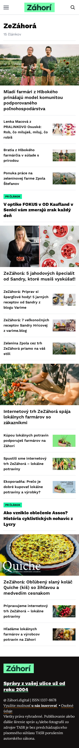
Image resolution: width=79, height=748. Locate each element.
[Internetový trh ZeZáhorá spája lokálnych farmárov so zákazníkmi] (39, 384)
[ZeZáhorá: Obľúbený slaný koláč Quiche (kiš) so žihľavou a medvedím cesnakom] (39, 555)
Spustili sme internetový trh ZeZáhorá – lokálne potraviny (25, 463)
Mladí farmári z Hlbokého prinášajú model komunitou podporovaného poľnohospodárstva (33, 100)
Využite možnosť (31, 705)
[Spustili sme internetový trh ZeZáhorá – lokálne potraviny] (64, 464)
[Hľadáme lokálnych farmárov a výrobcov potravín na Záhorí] (64, 634)
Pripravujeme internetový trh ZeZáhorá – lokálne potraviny (26, 611)
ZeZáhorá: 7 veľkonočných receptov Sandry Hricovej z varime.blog (26, 325)
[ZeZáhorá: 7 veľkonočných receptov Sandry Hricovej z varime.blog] (64, 325)
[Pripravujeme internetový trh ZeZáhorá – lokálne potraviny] (64, 611)
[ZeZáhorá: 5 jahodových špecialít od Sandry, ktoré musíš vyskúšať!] (39, 246)
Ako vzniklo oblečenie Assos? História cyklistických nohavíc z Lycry (38, 518)
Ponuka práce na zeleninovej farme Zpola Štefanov (24, 178)
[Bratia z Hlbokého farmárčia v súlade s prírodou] (64, 155)
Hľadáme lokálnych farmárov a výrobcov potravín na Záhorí (22, 634)
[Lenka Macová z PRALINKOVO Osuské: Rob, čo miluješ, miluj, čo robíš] (64, 129)
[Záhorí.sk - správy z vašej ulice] (39, 7)
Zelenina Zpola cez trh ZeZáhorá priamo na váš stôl (24, 348)
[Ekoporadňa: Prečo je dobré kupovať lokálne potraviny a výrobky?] (64, 487)
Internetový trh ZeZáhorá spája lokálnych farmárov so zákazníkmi (37, 417)
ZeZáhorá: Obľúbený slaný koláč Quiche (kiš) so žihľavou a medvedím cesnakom (38, 587)
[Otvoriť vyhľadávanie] (72, 7)
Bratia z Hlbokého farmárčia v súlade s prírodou (21, 155)
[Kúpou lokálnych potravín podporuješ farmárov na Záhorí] (64, 441)
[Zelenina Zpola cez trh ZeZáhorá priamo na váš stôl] (64, 349)
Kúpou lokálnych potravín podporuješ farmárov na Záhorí (26, 440)
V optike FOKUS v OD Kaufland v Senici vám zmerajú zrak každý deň (38, 210)
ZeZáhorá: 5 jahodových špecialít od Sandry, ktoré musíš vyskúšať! (39, 276)
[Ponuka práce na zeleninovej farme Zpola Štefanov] (64, 178)
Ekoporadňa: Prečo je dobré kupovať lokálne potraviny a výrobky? (23, 486)
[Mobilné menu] (6, 7)
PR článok (12, 196)
